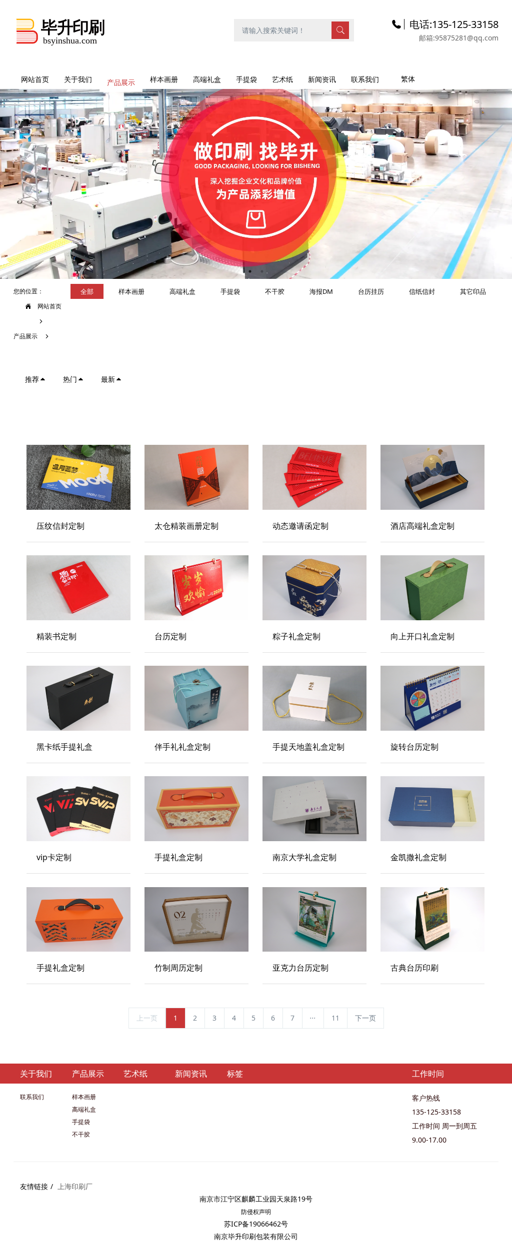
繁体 (408, 78)
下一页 (365, 1018)
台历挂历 (371, 291)
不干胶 (274, 291)
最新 (108, 379)
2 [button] (262, 271)
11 (336, 1018)
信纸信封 (422, 291)
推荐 (32, 379)
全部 (87, 291)
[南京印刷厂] (61, 29)
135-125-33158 (436, 1112)
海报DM (321, 291)
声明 (265, 1212)
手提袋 (230, 291)
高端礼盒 (183, 291)
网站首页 (35, 79)
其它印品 (473, 291)
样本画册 (131, 291)
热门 (70, 379)
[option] (256, 179)
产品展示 (26, 336)
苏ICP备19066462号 (256, 1224)
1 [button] (250, 271)
